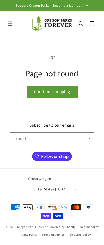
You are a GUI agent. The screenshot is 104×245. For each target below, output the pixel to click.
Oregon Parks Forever (33, 227)
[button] (10, 23)
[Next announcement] (94, 5)
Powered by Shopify (62, 227)
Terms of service (53, 234)
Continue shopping (52, 91)
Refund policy (89, 227)
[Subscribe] (88, 138)
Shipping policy (80, 234)
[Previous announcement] (9, 5)
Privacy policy (27, 234)
